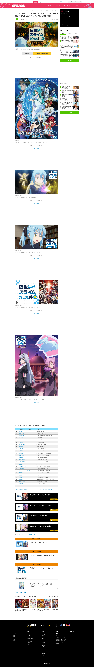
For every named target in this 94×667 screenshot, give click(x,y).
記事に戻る (36, 148)
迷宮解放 (21, 483)
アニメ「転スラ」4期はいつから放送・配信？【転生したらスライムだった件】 (41, 10)
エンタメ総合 (44, 643)
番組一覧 (57, 643)
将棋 (45, 2)
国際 (14, 636)
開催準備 (21, 457)
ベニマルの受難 (22, 466)
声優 (67, 5)
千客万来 (21, 472)
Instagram (69, 625)
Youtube (67, 625)
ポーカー (53, 2)
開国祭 (20, 477)
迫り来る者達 (22, 444)
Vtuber (72, 5)
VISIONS (72, 632)
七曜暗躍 (21, 450)
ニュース (25, 2)
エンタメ (40, 2)
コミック (58, 5)
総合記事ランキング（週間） (61, 640)
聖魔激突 (21, 446)
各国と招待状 (22, 459)
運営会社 (19, 660)
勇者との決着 (22, 481)
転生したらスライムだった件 (25, 18)
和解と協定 (21, 455)
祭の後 (20, 486)
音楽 (42, 652)
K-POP (43, 646)
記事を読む (27, 53)
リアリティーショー (45, 648)
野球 (28, 632)
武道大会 (21, 479)
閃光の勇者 (21, 468)
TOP (14, 2)
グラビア (43, 655)
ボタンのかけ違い (22, 448)
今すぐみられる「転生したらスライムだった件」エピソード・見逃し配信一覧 (34, 489)
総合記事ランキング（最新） (61, 637)
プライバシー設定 (56, 660)
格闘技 (28, 642)
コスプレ (77, 5)
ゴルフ (28, 637)
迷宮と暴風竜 (22, 461)
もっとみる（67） (52, 596)
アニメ (35, 2)
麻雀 (49, 2)
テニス (28, 644)
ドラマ (43, 649)
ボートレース (29, 639)
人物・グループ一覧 (59, 642)
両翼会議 (21, 442)
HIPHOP (43, 653)
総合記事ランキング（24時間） (61, 639)
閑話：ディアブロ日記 (23, 431)
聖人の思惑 (21, 435)
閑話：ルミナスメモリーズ (24, 470)
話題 (14, 640)
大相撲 (28, 635)
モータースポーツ (30, 638)
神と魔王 (21, 453)
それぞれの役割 (22, 439)
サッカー (29, 634)
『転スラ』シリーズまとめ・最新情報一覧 (25, 535)
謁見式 (20, 464)
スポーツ (30, 2)
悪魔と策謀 (21, 433)
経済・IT (14, 637)
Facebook (61, 625)
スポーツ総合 (29, 641)
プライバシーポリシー (36, 660)
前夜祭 (20, 475)
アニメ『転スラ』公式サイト (22, 592)
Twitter (64, 625)
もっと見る (69, 60)
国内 (14, 635)
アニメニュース (51, 5)
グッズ (63, 5)
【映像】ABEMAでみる (42, 53)
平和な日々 (21, 437)
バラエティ (44, 645)
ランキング (19, 2)
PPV (71, 634)
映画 (42, 650)
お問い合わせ (74, 660)
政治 (14, 639)
